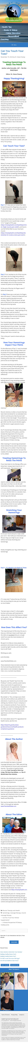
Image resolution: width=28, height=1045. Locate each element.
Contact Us (21, 1014)
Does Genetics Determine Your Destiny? (11, 952)
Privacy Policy (14, 1014)
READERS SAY (14, 965)
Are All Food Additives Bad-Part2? (9, 960)
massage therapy (15, 913)
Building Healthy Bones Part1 (8, 956)
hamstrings (6, 913)
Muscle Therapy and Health (11, 910)
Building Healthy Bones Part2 (8, 954)
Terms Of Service (6, 1014)
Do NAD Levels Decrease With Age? (10, 958)
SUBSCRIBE (14, 942)
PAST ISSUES (4, 965)
